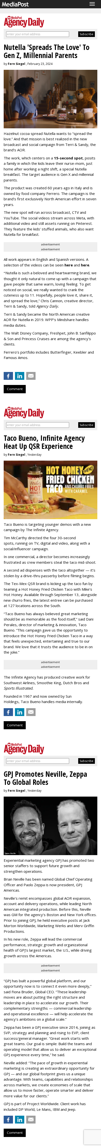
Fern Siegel (16, 64)
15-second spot (68, 157)
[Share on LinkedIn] (19, 376)
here (68, 265)
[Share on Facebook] (8, 376)
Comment (15, 389)
